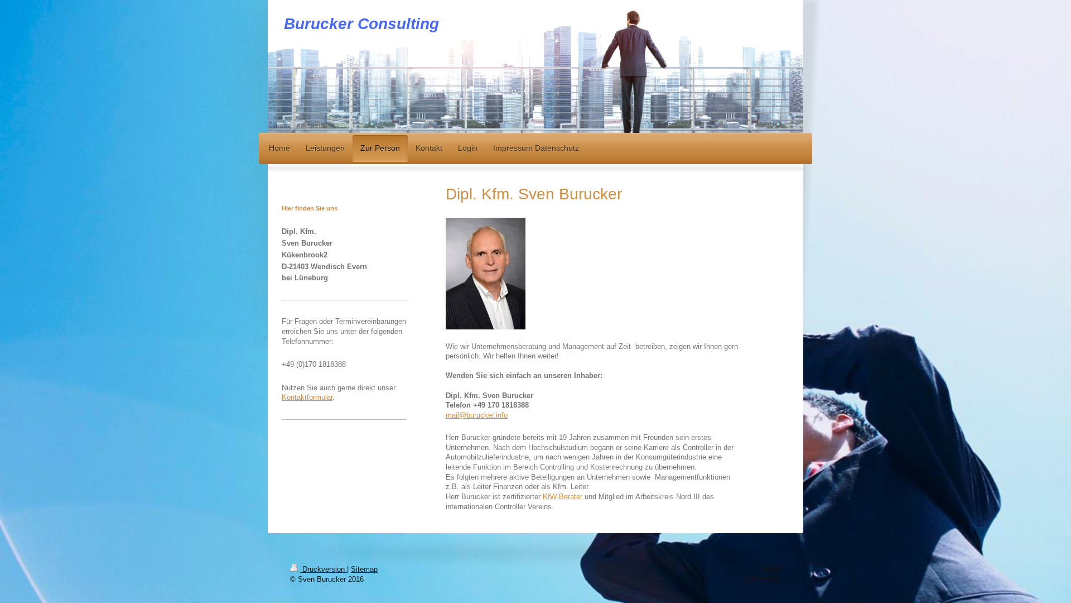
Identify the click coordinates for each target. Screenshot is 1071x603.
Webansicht (762, 578)
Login (772, 568)
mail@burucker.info (477, 415)
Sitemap (364, 569)
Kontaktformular (307, 397)
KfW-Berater (562, 497)
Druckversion (323, 569)
